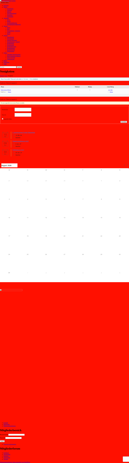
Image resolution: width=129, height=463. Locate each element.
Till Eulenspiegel (11, 13)
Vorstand (9, 10)
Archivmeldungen (12, 23)
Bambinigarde (11, 49)
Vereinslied (10, 16)
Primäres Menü (4, 2)
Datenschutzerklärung (10, 426)
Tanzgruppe (7, 457)
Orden (5, 53)
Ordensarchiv (10, 59)
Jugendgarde (10, 38)
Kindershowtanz (11, 46)
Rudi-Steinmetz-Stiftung (13, 56)
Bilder (5, 61)
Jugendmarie (10, 37)
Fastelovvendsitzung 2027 (20, 141)
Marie (8, 27)
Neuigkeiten (7, 454)
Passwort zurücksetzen (10, 444)
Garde (8, 32)
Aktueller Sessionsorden (13, 54)
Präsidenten (10, 8)
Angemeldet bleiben (7, 119)
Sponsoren (6, 62)
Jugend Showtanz (12, 40)
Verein (5, 7)
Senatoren (10, 15)
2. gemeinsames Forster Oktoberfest (23, 132)
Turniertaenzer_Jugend (13, 42)
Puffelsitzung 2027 (18, 150)
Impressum (7, 424)
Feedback (6, 453)
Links (5, 64)
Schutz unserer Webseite (6, 90)
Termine (6, 459)
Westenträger (10, 51)
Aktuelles (6, 18)
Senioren (6, 456)
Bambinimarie (11, 48)
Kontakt (6, 423)
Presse (9, 21)
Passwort (2, 438)
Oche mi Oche (11, 57)
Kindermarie (10, 43)
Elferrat (9, 12)
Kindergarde (10, 45)
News (8, 20)
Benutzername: (5, 109)
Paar (8, 29)
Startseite (6, 5)
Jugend (5, 35)
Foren (6, 75)
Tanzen (6, 26)
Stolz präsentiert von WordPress (21, 462)
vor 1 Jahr (24, 79)
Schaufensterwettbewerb (14, 24)
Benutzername (4, 434)
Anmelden (123, 122)
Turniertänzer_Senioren (13, 31)
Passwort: (4, 115)
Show (8, 34)
